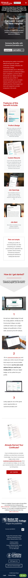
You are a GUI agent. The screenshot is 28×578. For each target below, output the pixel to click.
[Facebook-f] (23, 529)
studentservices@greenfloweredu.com (12, 461)
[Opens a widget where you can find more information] (23, 575)
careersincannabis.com (14, 357)
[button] (26, 3)
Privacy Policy (12, 575)
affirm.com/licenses (13, 511)
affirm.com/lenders (5, 506)
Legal (4, 575)
